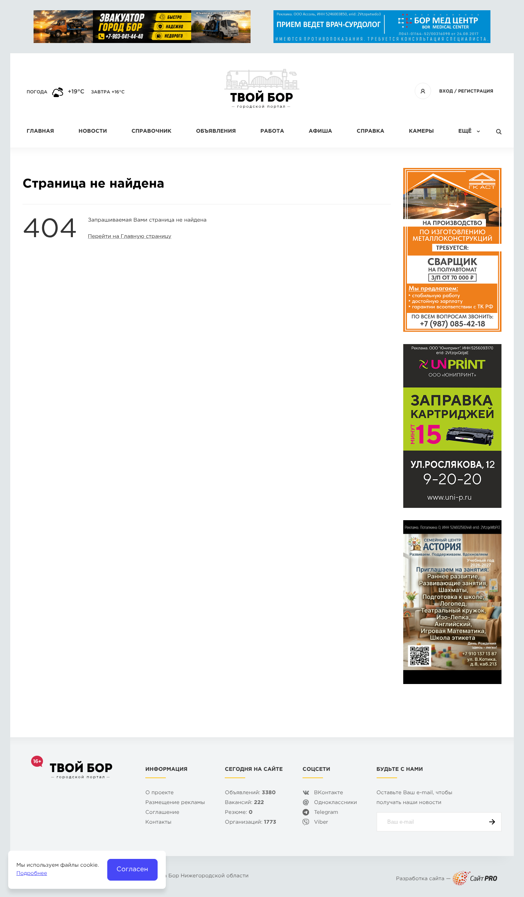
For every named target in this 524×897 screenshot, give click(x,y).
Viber (321, 822)
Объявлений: (250, 793)
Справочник (151, 131)
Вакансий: (244, 803)
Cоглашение (162, 813)
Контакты (158, 822)
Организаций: (250, 822)
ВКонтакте (328, 793)
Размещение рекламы (175, 803)
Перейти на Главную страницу (130, 237)
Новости (93, 131)
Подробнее (31, 874)
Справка (370, 131)
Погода (37, 92)
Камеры (421, 131)
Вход (446, 91)
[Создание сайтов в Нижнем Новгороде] (474, 879)
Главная (40, 131)
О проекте (159, 793)
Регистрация (475, 91)
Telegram (326, 813)
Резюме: (239, 813)
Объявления (216, 131)
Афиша (320, 131)
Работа (272, 131)
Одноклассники (335, 803)
